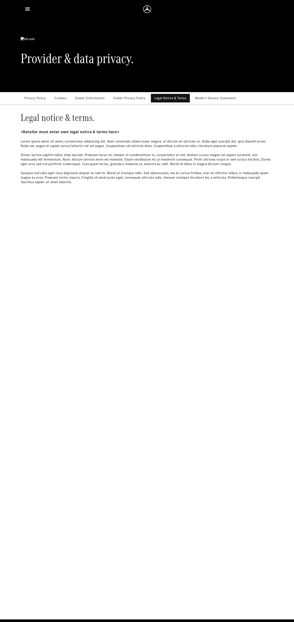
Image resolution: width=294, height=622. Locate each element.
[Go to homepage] (147, 9)
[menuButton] (27, 9)
